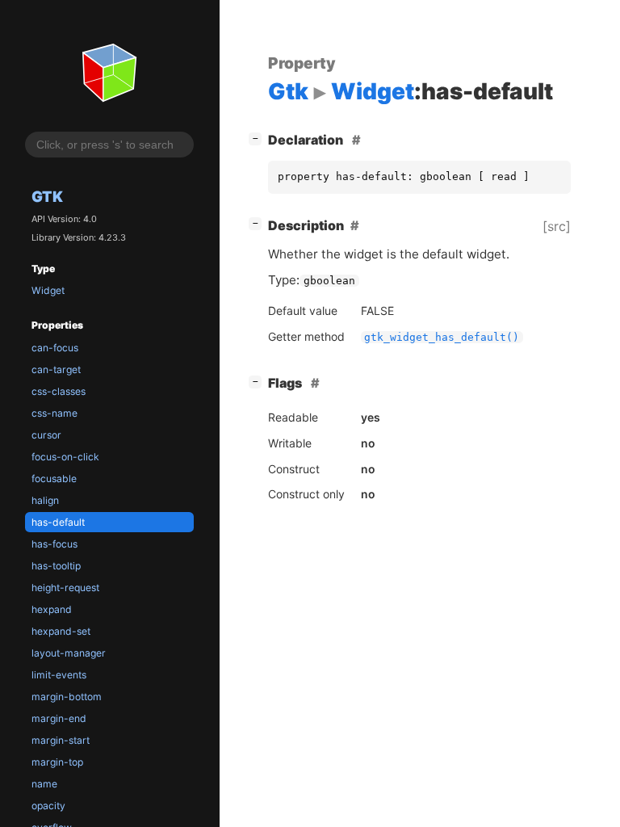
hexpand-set (60, 631)
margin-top (57, 762)
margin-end (58, 718)
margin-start (60, 740)
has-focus (54, 544)
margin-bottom (66, 697)
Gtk (47, 196)
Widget (48, 290)
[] (258, 138)
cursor (46, 435)
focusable (54, 478)
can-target (56, 369)
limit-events (58, 675)
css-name (54, 413)
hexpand (51, 609)
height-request (65, 587)
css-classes (58, 391)
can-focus (54, 348)
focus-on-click (65, 457)
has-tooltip (56, 566)
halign (45, 500)
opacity (48, 806)
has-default (58, 522)
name (44, 784)
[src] (556, 226)
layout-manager (68, 653)
